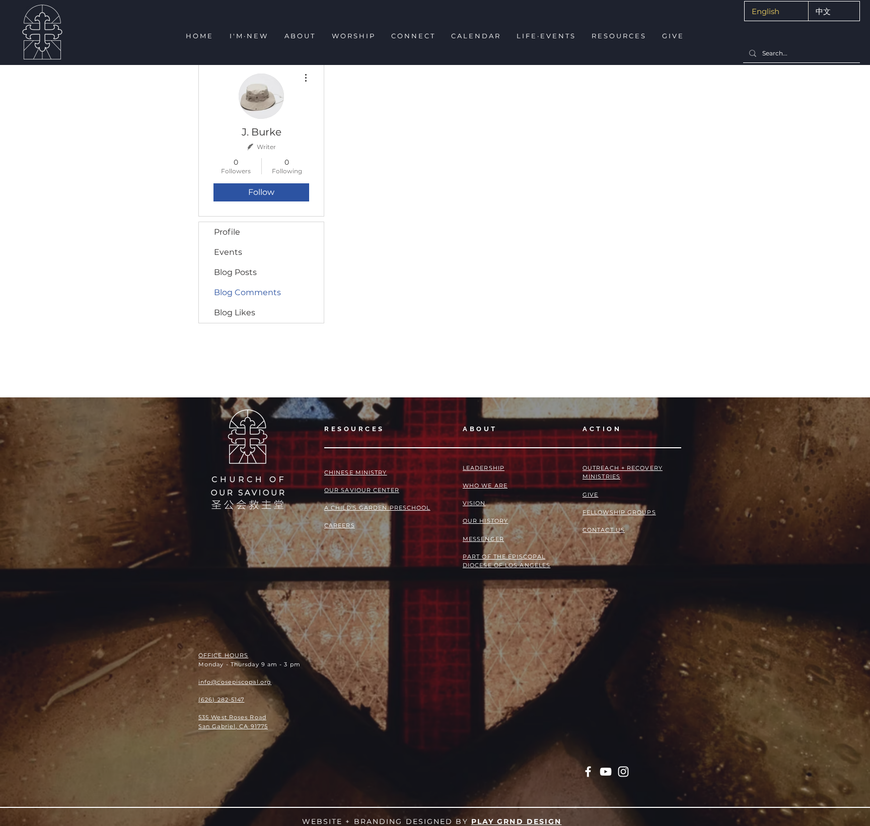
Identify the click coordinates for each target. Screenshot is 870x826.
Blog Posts (235, 272)
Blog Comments (247, 292)
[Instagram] (623, 772)
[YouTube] (606, 772)
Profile (227, 232)
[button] (248, 36)
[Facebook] (588, 772)
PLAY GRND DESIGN (516, 821)
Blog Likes (234, 312)
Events (228, 252)
